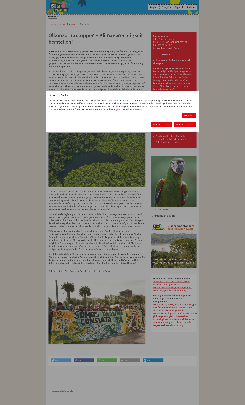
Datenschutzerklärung (106, 109)
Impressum (136, 109)
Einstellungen (189, 115)
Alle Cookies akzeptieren (185, 125)
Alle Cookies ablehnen (161, 125)
